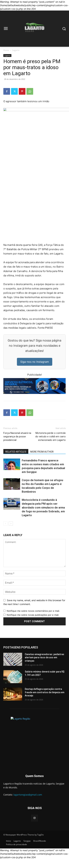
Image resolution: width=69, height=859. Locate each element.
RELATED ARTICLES (15, 451)
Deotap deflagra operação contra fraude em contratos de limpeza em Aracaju (44, 692)
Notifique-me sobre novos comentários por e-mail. (33, 611)
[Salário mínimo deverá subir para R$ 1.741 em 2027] (12, 676)
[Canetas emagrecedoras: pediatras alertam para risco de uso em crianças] (12, 659)
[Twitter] (14, 91)
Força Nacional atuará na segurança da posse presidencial (17, 437)
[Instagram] (34, 818)
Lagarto (15, 50)
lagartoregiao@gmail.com (27, 794)
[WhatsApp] (29, 91)
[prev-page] (5, 524)
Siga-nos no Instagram (34, 361)
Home (6, 50)
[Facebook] (6, 91)
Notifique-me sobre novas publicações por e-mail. (33, 615)
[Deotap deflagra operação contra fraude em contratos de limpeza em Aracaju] (12, 694)
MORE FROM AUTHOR (42, 451)
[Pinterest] (22, 91)
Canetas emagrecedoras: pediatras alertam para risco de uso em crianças (44, 657)
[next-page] (11, 524)
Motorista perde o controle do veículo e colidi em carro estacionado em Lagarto (50, 437)
